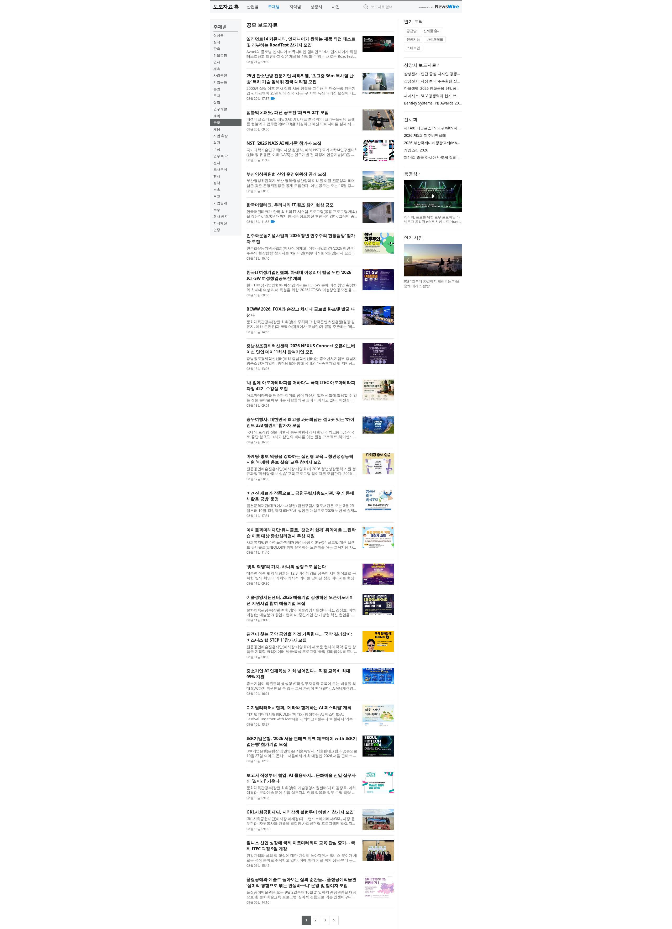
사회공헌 (220, 75)
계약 (216, 115)
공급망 (412, 30)
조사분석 (220, 169)
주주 (216, 209)
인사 (216, 62)
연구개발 (220, 109)
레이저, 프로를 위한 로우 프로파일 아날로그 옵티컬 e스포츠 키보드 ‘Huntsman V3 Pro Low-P (432, 222)
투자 (216, 95)
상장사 (316, 6)
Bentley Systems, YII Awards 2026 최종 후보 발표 (446, 103)
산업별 (253, 6)
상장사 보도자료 (420, 65)
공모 (216, 122)
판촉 (216, 48)
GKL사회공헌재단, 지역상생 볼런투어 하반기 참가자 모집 (300, 812)
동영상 (410, 174)
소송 (216, 189)
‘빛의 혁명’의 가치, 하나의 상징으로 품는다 (286, 566)
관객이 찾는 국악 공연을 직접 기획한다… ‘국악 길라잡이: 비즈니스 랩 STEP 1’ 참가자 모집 (299, 637)
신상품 (218, 35)
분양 (216, 89)
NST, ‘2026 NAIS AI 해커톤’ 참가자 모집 (283, 143)
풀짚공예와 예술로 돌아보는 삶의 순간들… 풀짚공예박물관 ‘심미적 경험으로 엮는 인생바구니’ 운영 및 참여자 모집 (301, 882)
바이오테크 (435, 39)
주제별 (274, 6)
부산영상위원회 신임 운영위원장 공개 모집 (286, 174)
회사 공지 (220, 216)
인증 (216, 229)
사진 (336, 6)
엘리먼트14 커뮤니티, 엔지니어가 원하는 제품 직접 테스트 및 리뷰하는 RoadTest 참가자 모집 (300, 42)
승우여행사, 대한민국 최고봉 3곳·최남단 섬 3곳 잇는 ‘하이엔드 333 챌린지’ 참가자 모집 (300, 422)
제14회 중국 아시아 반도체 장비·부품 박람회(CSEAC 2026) (452, 157)
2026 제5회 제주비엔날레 (425, 135)
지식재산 (220, 223)
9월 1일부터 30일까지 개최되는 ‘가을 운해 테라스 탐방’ (431, 283)
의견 (216, 142)
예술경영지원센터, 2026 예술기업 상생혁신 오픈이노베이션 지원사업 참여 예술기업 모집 (300, 600)
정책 (216, 182)
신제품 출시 (431, 30)
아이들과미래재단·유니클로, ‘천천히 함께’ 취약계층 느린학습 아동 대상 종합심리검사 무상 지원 (301, 533)
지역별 (295, 6)
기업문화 (220, 82)
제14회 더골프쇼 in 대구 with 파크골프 (436, 127)
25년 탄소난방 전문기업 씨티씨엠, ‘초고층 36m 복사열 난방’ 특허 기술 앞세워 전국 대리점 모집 (300, 79)
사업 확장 (220, 135)
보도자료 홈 (226, 6)
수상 (216, 149)
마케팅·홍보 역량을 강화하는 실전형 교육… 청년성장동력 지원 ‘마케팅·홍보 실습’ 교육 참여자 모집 (299, 459)
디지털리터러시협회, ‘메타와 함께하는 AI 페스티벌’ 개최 (298, 707)
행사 (216, 176)
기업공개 (220, 203)
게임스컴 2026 (416, 150)
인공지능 (413, 39)
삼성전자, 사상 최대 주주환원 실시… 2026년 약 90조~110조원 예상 (459, 80)
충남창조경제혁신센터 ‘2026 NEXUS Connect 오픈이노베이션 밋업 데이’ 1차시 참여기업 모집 (300, 349)
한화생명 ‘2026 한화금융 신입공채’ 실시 (436, 88)
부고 (216, 196)
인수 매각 (220, 156)
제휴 (216, 68)
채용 (216, 129)
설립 (216, 102)
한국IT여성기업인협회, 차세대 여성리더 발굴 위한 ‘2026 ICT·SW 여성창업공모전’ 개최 (298, 275)
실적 (216, 42)
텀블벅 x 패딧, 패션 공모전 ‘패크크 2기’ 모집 (287, 112)
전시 (216, 162)
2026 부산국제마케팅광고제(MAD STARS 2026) (443, 142)
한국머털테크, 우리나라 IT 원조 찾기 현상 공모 (290, 205)
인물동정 (220, 55)
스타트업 (413, 47)
